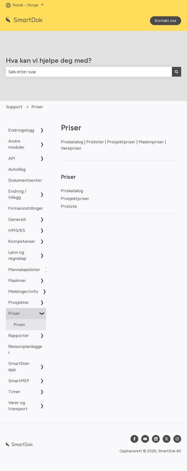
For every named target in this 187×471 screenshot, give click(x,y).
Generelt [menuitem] (17, 219)
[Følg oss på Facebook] (134, 439)
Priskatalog (72, 190)
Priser (37, 106)
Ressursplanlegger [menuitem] (25, 349)
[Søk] (176, 72)
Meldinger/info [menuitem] (23, 291)
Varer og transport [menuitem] (18, 405)
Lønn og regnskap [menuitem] (17, 255)
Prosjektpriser (75, 198)
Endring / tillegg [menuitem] (17, 194)
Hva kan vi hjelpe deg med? (49, 60)
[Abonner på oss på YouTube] (145, 439)
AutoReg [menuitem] (17, 169)
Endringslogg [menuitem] (21, 130)
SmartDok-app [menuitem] (19, 366)
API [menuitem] (11, 158)
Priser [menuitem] (14, 313)
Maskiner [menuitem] (17, 280)
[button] (42, 130)
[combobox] (89, 72)
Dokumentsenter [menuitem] (25, 180)
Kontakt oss (165, 20)
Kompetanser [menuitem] (21, 241)
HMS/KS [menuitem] (16, 230)
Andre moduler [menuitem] (16, 144)
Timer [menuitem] (14, 391)
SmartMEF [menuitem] (18, 380)
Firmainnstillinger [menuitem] (25, 208)
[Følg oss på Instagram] (177, 439)
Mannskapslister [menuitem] (24, 269)
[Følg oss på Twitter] (166, 439)
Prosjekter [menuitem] (18, 302)
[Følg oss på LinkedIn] (156, 439)
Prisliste (69, 206)
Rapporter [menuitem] (18, 335)
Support (14, 106)
